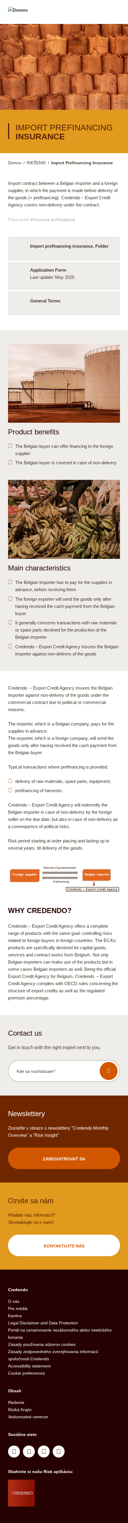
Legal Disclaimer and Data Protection (43, 1322)
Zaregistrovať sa (64, 1159)
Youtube (29, 1451)
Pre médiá (17, 1308)
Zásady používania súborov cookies (42, 1344)
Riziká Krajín (20, 1409)
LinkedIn (14, 1451)
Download (64, 249)
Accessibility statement (29, 1366)
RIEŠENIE (36, 162)
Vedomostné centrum (28, 1416)
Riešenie (16, 1402)
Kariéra (15, 1315)
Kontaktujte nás (64, 1246)
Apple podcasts (59, 1451)
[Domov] (18, 13)
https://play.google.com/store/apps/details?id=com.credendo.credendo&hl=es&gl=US (58, 1501)
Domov (14, 162)
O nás (13, 1301)
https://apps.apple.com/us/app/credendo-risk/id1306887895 (56, 1486)
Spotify (44, 1451)
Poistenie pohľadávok (53, 219)
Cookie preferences (26, 1373)
